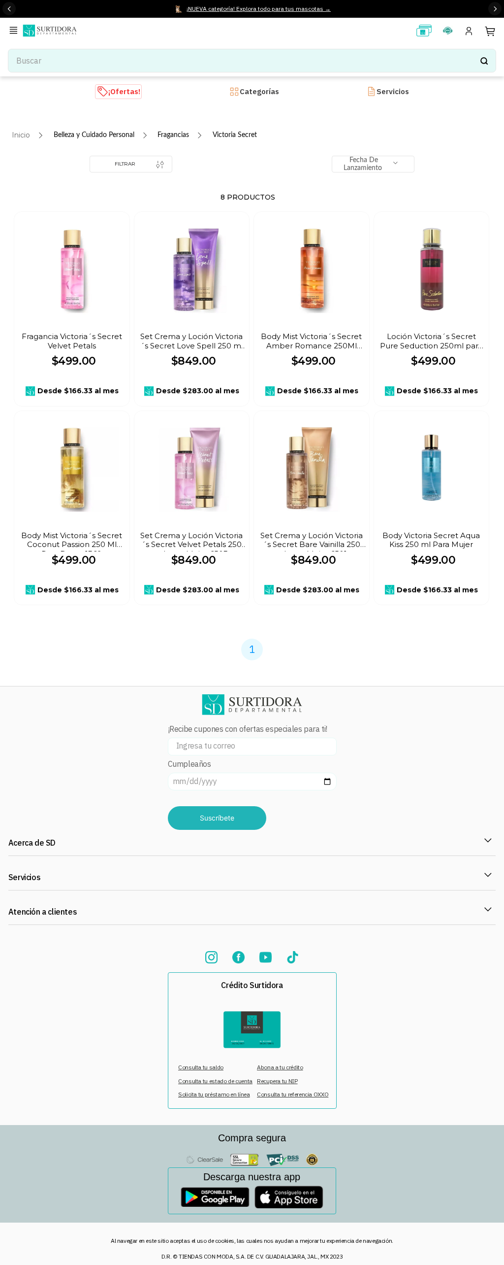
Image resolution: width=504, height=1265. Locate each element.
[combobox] (252, 60)
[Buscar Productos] (484, 60)
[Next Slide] (495, 8)
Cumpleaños (189, 764)
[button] (15, 31)
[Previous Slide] (9, 8)
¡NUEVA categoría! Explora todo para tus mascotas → (259, 8)
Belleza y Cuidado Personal (94, 135)
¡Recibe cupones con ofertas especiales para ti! (247, 729)
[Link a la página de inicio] (21, 135)
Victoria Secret (235, 135)
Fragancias (173, 135)
